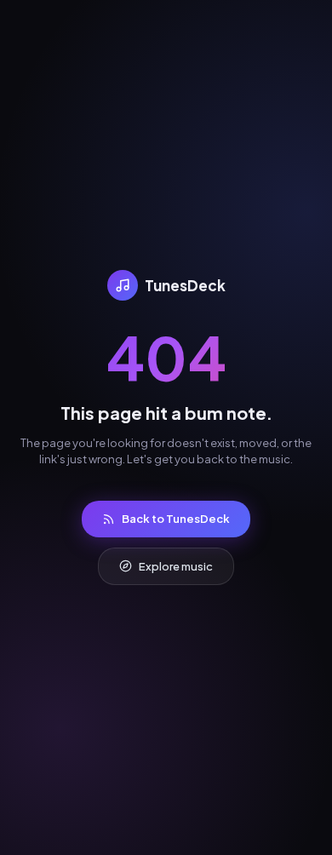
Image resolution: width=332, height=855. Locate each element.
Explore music (176, 566)
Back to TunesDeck (176, 518)
